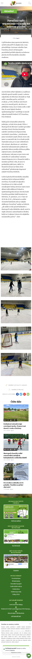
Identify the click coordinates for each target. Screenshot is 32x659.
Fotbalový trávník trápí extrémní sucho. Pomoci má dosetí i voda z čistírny (15, 426)
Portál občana (16, 578)
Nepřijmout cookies (16, 652)
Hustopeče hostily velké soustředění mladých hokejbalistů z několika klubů (15, 455)
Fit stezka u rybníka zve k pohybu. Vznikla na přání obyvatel (13, 485)
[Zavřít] (30, 623)
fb (17, 394)
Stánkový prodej (16, 592)
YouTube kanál (16, 545)
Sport (17, 38)
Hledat (29, 3)
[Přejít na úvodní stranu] (16, 3)
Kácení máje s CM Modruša (16, 613)
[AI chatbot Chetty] (28, 655)
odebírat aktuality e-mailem (17, 385)
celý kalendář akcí (16, 616)
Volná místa (16, 589)
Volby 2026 (16, 594)
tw (21, 394)
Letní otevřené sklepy (16, 604)
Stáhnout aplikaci (16, 521)
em (28, 394)
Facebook (16, 570)
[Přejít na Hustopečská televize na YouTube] (16, 537)
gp (24, 394)
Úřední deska (16, 581)
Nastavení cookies (16, 656)
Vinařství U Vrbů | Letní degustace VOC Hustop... (16, 609)
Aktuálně (9, 11)
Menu (2, 3)
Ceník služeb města (16, 586)
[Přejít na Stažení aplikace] (16, 512)
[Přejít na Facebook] (16, 561)
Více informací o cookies (19, 631)
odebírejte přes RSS (17, 389)
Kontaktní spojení (16, 584)
